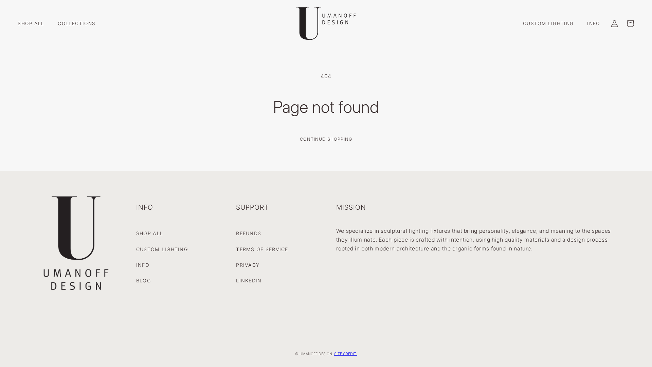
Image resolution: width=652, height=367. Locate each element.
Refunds (248, 233)
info (142, 265)
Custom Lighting (162, 249)
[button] (630, 23)
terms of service (262, 249)
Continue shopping (326, 139)
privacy (247, 265)
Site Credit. (345, 354)
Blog (143, 280)
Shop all (149, 233)
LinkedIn (248, 280)
